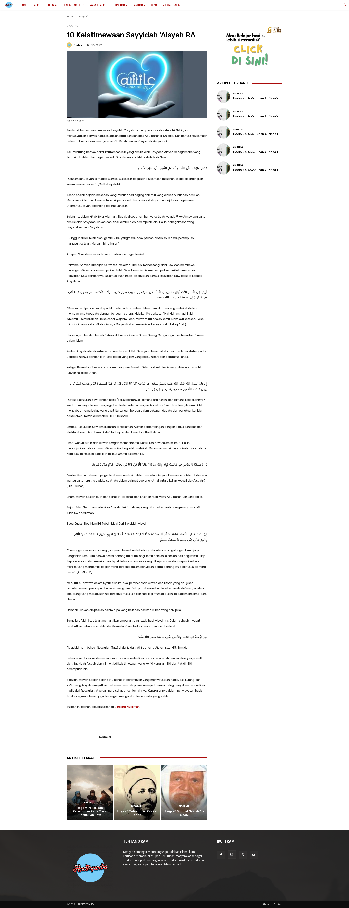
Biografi (53, 5)
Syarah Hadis (97, 5)
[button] (344, 5)
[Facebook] (221, 855)
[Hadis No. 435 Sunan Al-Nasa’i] (223, 114)
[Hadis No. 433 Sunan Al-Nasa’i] (223, 150)
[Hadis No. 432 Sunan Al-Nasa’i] (223, 168)
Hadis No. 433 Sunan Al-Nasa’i (255, 152)
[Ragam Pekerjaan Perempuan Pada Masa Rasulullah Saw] (90, 792)
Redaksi (79, 45)
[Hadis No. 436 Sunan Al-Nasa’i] (223, 96)
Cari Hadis (138, 5)
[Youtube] (254, 855)
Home (24, 5)
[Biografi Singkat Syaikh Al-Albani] (184, 792)
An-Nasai (238, 94)
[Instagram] (232, 854)
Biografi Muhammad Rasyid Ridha (137, 813)
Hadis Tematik (72, 5)
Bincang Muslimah (127, 707)
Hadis (36, 5)
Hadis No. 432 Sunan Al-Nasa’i (255, 170)
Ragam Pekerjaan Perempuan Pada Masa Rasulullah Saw (90, 811)
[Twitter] (243, 855)
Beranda (72, 16)
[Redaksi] (70, 45)
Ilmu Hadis (120, 5)
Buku (153, 5)
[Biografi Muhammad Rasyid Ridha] (137, 792)
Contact (277, 904)
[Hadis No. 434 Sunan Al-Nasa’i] (223, 132)
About (266, 904)
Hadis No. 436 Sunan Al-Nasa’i (255, 98)
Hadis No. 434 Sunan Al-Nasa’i (255, 134)
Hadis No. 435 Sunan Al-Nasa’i (255, 116)
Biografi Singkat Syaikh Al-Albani (184, 813)
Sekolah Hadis (171, 5)
